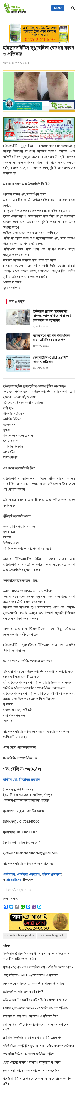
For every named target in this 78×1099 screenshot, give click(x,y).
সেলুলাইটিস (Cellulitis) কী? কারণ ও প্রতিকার (30, 975)
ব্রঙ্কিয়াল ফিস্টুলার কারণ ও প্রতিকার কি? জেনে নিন (32, 1038)
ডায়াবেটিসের (13, 880)
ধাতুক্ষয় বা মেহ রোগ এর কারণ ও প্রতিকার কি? (30, 1016)
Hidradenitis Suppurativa (20, 935)
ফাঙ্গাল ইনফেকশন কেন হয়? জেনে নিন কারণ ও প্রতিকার (36, 1008)
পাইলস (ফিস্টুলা (51, 874)
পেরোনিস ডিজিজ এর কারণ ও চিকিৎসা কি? (28, 1054)
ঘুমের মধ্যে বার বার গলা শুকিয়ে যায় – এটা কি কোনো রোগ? (38, 967)
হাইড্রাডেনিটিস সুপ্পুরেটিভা (53, 935)
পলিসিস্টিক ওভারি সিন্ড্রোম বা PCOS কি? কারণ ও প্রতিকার (38, 1046)
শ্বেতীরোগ (9, 874)
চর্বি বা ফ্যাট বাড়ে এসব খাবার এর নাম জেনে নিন (31, 1071)
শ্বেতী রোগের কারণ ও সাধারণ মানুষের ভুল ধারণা (31, 1062)
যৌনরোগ (34, 874)
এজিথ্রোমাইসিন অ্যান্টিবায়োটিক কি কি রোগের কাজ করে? (36, 1000)
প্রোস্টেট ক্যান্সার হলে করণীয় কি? (23, 992)
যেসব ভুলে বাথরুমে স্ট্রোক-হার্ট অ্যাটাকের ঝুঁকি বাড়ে (33, 984)
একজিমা (22, 874)
